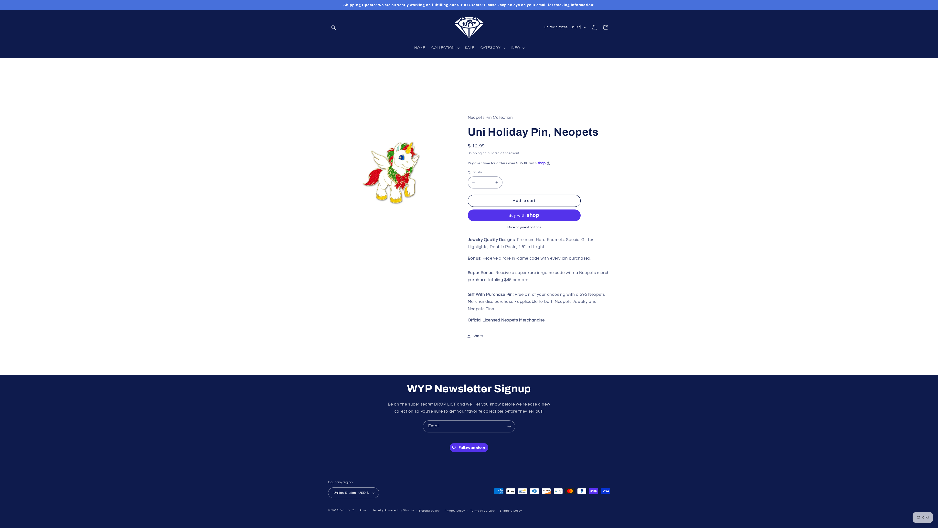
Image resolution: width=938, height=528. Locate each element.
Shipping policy (511, 510)
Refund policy (429, 510)
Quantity (475, 172)
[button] (333, 27)
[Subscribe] (509, 426)
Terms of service (482, 510)
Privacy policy (455, 510)
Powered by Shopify (399, 510)
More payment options (524, 227)
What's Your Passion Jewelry (362, 510)
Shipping (475, 153)
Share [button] (478, 336)
